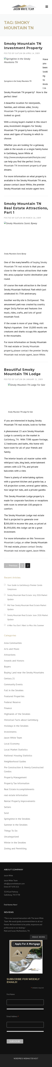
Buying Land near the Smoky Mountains (24, 672)
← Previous (11, 565)
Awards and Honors (14, 660)
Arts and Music (11, 648)
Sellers (7, 807)
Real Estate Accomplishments (19, 789)
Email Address (13, 1016)
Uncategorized (11, 836)
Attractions (9, 654)
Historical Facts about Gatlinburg (21, 719)
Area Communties (13, 642)
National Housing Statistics (18, 755)
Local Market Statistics (16, 749)
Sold (6, 813)
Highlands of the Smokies (17, 713)
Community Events (13, 684)
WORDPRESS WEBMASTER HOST (26, 1058)
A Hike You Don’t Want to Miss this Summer (25, 625)
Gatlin (18, 53)
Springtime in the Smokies (17, 818)
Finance (8, 708)
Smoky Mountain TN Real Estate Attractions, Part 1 (26, 208)
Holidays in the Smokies (16, 725)
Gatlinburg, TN (11, 439)
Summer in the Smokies (15, 824)
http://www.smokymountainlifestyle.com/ (25, 157)
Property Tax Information (16, 783)
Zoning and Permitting (15, 848)
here (42, 188)
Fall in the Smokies (13, 690)
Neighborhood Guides (15, 761)
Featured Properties (14, 696)
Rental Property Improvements (19, 801)
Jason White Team (13, 737)
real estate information (16, 795)
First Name (11, 994)
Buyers (7, 666)
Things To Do (10, 830)
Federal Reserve (12, 702)
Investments (10, 731)
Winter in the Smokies (15, 842)
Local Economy (11, 743)
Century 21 (9, 678)
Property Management (15, 777)
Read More (38, 937)
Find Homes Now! (10, 905)
